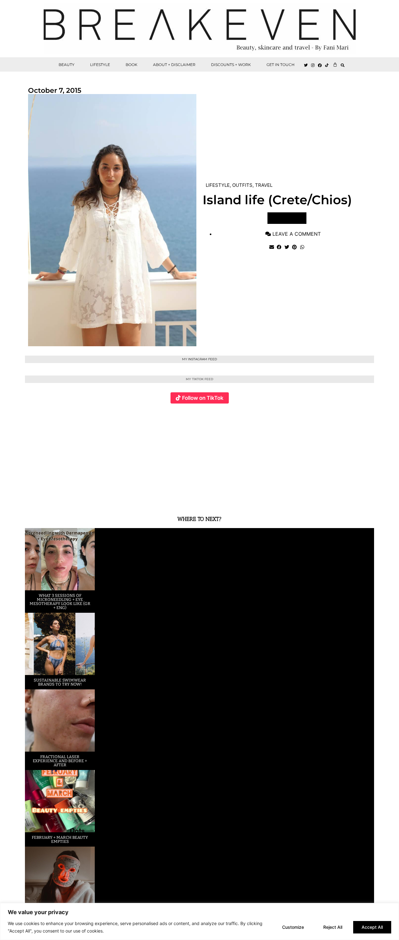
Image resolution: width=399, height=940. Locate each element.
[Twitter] (305, 65)
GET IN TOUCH (281, 64)
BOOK (131, 64)
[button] (342, 65)
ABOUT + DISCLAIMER (174, 64)
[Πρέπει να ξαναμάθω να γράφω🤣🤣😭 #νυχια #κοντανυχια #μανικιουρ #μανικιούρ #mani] (345, 456)
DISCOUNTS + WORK (231, 64)
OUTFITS (242, 185)
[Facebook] (320, 65)
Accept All (372, 927)
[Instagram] (313, 65)
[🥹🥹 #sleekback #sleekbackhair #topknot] (286, 456)
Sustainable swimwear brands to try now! (60, 682)
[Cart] (335, 64)
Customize (293, 927)
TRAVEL (263, 185)
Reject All (332, 927)
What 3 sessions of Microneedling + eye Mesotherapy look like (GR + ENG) (60, 601)
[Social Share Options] (31, 499)
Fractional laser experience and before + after (60, 760)
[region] (199, 921)
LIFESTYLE (100, 64)
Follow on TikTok (203, 398)
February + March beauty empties (60, 839)
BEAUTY (67, 64)
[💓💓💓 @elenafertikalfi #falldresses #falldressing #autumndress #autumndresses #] (170, 456)
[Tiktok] (327, 65)
